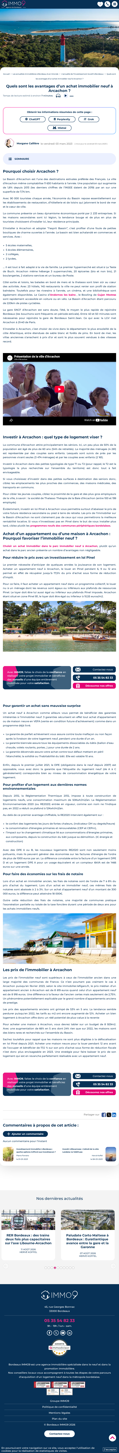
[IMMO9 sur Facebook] (49, 1333)
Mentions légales (59, 1412)
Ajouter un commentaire (28, 1133)
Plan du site (59, 1418)
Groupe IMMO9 (59, 1401)
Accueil (6, 74)
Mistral (59, 128)
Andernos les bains (63, 294)
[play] (65, 95)
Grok (89, 119)
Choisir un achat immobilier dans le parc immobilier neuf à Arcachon (50, 546)
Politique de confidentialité (59, 1406)
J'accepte (110, 1449)
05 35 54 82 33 (103, 677)
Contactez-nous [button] (59, 1433)
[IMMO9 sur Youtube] (62, 1333)
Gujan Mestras (107, 294)
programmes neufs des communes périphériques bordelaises (70, 525)
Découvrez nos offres (99, 685)
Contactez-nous (103, 669)
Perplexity (62, 119)
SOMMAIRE (22, 158)
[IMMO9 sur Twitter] (56, 1333)
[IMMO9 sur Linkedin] (69, 1333)
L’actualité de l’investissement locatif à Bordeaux (82, 74)
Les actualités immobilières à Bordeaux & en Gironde (35, 74)
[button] (107, 4)
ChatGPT (32, 119)
